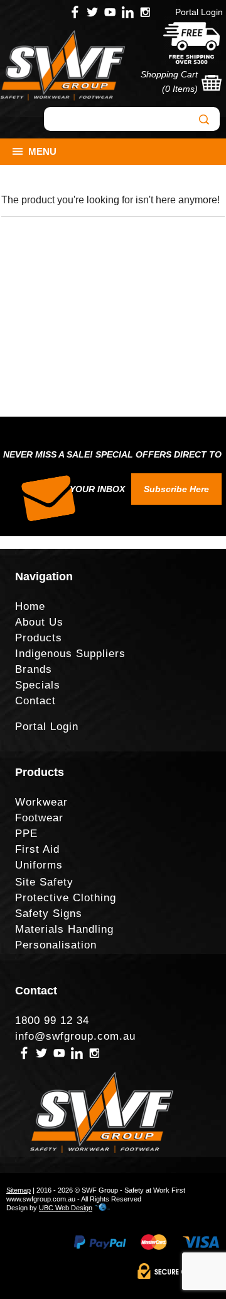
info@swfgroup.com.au (75, 1036)
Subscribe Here (176, 489)
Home (30, 606)
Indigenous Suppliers (70, 654)
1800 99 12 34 (52, 1020)
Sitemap (18, 1190)
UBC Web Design (65, 1208)
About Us (39, 622)
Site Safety (44, 882)
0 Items (180, 89)
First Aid (37, 849)
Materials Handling (64, 929)
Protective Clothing (65, 898)
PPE (26, 834)
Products (38, 638)
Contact (35, 701)
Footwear (39, 818)
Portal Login (199, 12)
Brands (33, 669)
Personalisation (56, 945)
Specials (37, 685)
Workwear (41, 802)
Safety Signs (48, 913)
